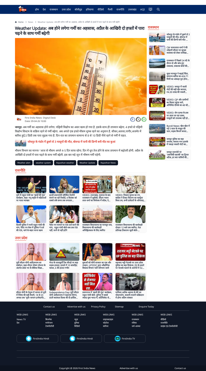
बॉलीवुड (78, 9)
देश (44, 9)
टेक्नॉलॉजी (49, 326)
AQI (142, 9)
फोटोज (106, 322)
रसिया (134, 322)
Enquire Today (146, 306)
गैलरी (110, 9)
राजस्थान (54, 9)
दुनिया (76, 322)
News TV (21, 319)
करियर (105, 326)
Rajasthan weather (65, 162)
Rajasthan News (108, 162)
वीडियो (101, 9)
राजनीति (120, 9)
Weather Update (87, 162)
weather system (43, 162)
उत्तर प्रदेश (66, 9)
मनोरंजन (49, 322)
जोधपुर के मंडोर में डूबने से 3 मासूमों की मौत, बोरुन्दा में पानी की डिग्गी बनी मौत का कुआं (71, 142)
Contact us (49, 306)
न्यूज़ (76, 319)
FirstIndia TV (128, 338)
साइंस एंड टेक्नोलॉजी (169, 326)
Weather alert (23, 162)
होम (37, 9)
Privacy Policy (98, 306)
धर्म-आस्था (136, 326)
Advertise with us (76, 306)
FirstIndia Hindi (41, 338)
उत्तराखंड (132, 9)
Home (21, 22)
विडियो (77, 326)
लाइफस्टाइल (108, 319)
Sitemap (119, 306)
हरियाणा (90, 9)
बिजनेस (48, 319)
